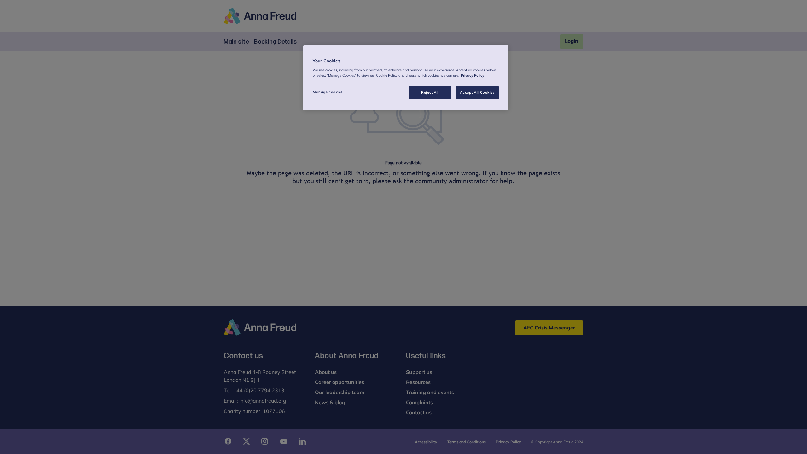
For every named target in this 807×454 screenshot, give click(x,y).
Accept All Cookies (477, 92)
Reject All (430, 92)
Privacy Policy (472, 75)
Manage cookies (328, 92)
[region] (405, 77)
